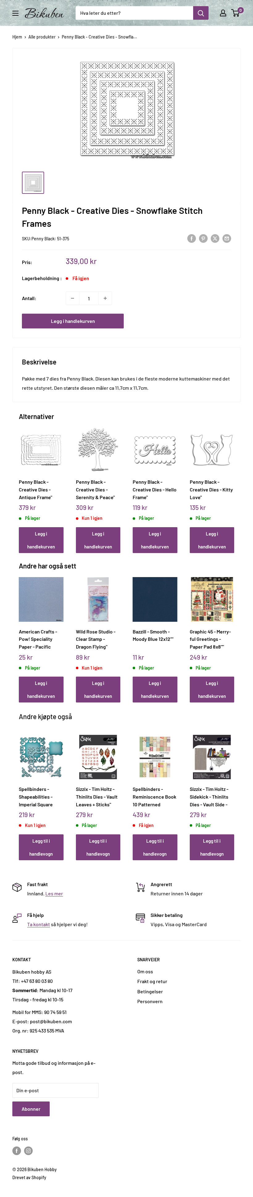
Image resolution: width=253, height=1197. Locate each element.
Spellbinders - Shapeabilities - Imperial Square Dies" (36, 796)
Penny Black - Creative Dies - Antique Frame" (35, 489)
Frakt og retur (152, 981)
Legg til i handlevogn (41, 847)
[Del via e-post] (226, 238)
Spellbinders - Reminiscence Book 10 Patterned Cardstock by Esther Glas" (155, 796)
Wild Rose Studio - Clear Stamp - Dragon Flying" (95, 639)
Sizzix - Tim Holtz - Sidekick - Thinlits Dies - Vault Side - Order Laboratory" (209, 796)
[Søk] (201, 13)
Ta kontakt (38, 924)
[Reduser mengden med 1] (72, 298)
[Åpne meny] (15, 13)
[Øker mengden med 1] (105, 298)
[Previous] (20, 484)
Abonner (31, 1109)
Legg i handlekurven (73, 321)
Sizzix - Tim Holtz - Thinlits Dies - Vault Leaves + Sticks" (97, 796)
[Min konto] (223, 13)
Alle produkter (42, 36)
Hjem (17, 36)
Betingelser (150, 991)
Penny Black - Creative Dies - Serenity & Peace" (95, 489)
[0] (235, 13)
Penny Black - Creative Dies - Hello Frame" (154, 489)
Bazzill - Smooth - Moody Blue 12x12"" (153, 635)
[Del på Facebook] (191, 238)
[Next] (232, 484)
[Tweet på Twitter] (215, 238)
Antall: (29, 298)
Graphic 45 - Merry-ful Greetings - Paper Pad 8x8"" (210, 639)
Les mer (54, 893)
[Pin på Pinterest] (203, 238)
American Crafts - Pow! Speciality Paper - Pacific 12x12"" (38, 639)
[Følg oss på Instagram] (28, 1150)
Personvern (150, 1001)
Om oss (145, 971)
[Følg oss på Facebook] (16, 1150)
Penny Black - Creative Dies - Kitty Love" (211, 489)
